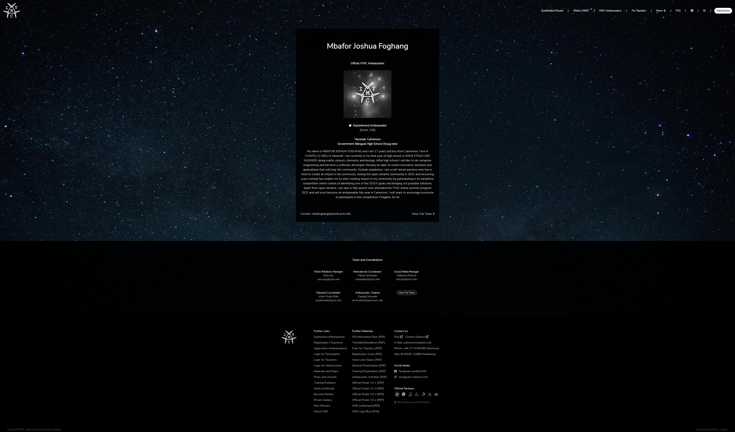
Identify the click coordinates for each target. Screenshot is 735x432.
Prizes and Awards (325, 377)
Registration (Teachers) (328, 342)
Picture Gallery (323, 400)
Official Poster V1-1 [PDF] (368, 383)
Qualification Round (552, 10)
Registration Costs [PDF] (367, 354)
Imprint (724, 429)
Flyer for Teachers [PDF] (367, 348)
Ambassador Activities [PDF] (369, 377)
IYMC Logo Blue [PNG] (365, 411)
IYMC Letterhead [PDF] (366, 406)
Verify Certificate (324, 388)
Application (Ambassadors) (330, 348)
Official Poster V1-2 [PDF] (368, 388)
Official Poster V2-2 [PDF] (368, 400)
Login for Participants (327, 354)
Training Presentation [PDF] (369, 371)
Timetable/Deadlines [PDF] (368, 342)
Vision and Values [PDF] (367, 360)
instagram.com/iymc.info (413, 377)
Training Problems (325, 383)
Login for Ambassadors (328, 365)
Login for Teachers (325, 360)
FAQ (678, 10)
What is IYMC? (581, 10)
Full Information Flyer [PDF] (368, 337)
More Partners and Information (413, 402)
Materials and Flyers (326, 371)
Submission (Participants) (329, 337)
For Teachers (639, 10)
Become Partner (323, 394)
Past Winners (322, 406)
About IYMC (321, 411)
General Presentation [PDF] (369, 365)
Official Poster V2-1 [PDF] (368, 394)
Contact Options (415, 337)
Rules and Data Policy (707, 429)
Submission (723, 10)
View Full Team (422, 214)
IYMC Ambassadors (610, 10)
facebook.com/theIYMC (413, 371)
